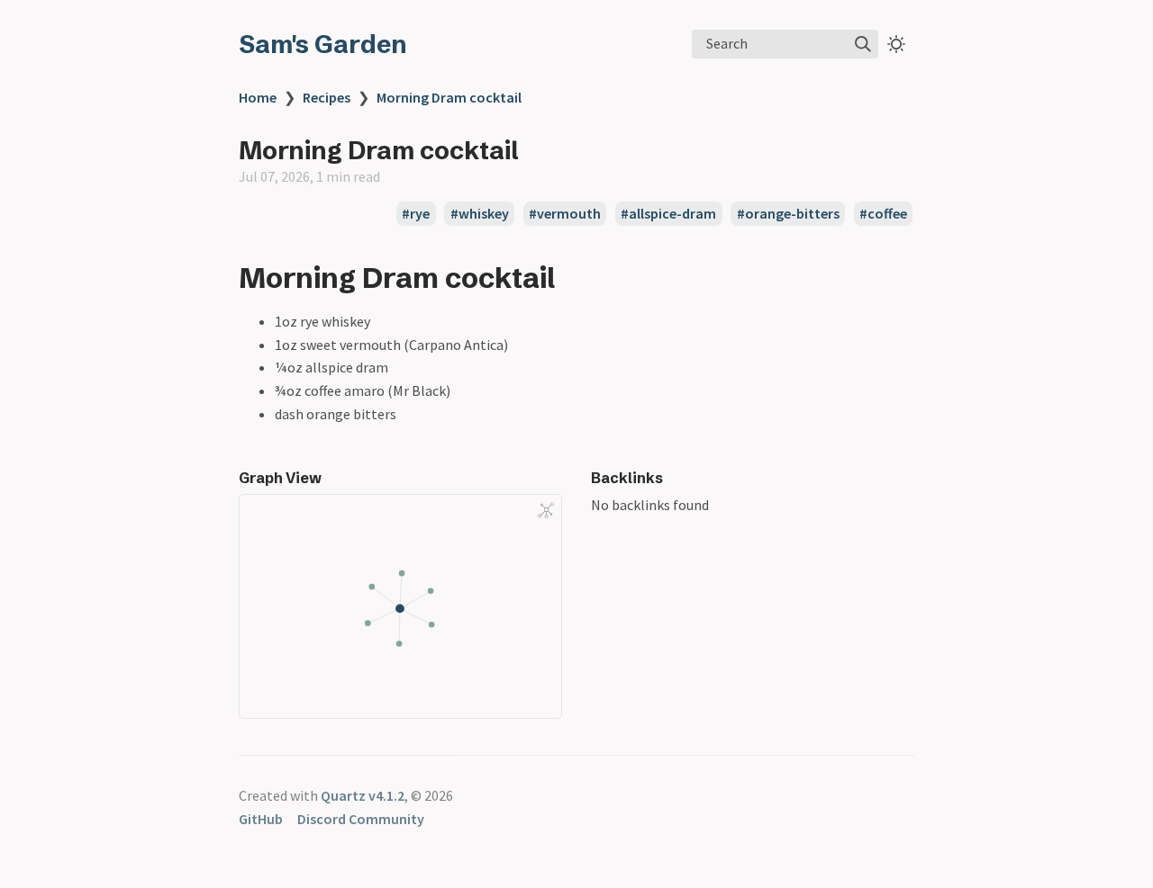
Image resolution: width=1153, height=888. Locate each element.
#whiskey (479, 214)
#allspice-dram (668, 214)
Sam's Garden (323, 44)
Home (258, 97)
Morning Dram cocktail (449, 97)
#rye (416, 214)
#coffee (883, 214)
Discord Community (360, 819)
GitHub (261, 819)
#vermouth (565, 214)
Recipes (326, 97)
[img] (863, 44)
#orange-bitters (788, 214)
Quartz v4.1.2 (362, 795)
